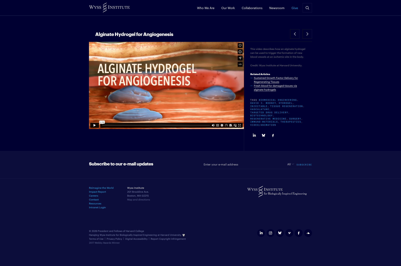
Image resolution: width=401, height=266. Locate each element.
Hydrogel (286, 102)
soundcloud (308, 233)
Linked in (254, 135)
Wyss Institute (109, 6)
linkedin (261, 233)
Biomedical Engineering (278, 99)
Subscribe (304, 164)
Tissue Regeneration (286, 105)
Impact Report (97, 191)
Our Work (228, 8)
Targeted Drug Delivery (269, 112)
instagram (270, 233)
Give (295, 8)
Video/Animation (263, 124)
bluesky (280, 233)
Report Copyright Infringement (168, 238)
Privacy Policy (114, 238)
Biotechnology (261, 115)
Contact (94, 199)
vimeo (289, 233)
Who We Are (205, 8)
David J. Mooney (263, 102)
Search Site (307, 8)
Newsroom (277, 8)
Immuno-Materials (264, 121)
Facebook (273, 135)
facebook (299, 233)
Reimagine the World (101, 187)
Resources (95, 203)
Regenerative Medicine (268, 118)
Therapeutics (291, 121)
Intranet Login (97, 207)
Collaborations (252, 8)
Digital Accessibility (136, 238)
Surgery (295, 118)
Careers (93, 195)
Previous (294, 34)
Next (307, 34)
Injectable (259, 105)
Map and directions (138, 199)
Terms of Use (96, 238)
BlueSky (264, 135)
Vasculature (259, 109)
